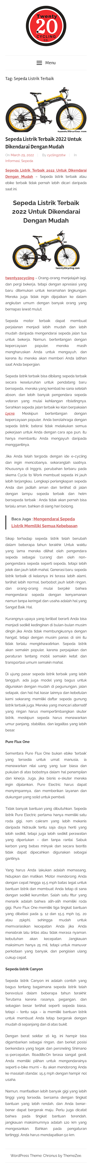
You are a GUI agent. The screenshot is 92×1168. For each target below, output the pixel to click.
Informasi (12, 161)
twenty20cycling (19, 278)
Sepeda (27, 161)
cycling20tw (56, 155)
